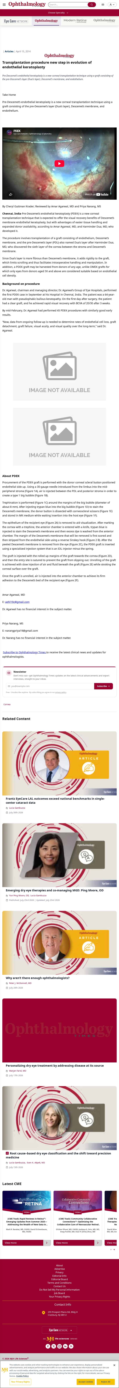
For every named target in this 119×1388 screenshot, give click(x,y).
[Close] (114, 1365)
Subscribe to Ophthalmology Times (24, 652)
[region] (59, 1374)
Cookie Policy (22, 1376)
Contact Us (60, 1286)
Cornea (6, 704)
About (59, 1265)
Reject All (105, 1381)
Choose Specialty (56, 12)
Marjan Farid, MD (17, 1070)
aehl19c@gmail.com (17, 602)
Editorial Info (59, 1275)
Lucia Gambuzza (17, 807)
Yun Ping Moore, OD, (19, 895)
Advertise (59, 1268)
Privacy (59, 1272)
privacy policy (60, 692)
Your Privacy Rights (59, 1296)
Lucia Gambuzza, (17, 1162)
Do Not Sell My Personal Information (59, 1289)
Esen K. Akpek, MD (36, 1162)
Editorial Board (59, 1279)
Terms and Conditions (59, 1282)
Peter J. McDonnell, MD (20, 983)
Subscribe (102, 686)
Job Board (59, 1293)
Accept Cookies (86, 1381)
